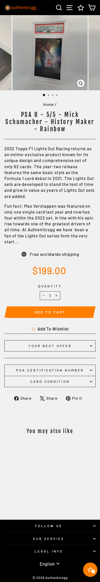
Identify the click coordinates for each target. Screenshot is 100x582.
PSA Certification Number (50, 370)
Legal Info (49, 551)
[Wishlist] (80, 7)
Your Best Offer (50, 346)
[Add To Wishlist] (33, 448)
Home (48, 104)
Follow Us (48, 526)
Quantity (50, 286)
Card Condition (50, 381)
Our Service (48, 539)
